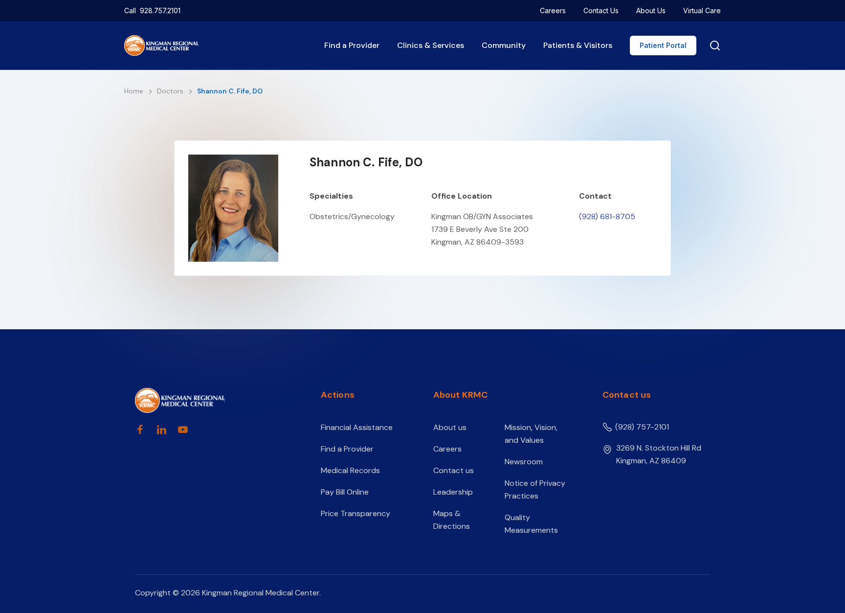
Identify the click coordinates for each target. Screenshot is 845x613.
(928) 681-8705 (607, 216)
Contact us (453, 470)
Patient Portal (663, 45)
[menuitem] (553, 11)
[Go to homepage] (211, 400)
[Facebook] (140, 429)
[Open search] (713, 45)
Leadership (453, 492)
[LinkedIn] (161, 429)
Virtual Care (702, 10)
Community (504, 45)
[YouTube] (183, 429)
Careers (553, 10)
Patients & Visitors (577, 45)
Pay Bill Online (345, 492)
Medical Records (350, 470)
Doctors (171, 91)
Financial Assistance (357, 427)
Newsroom (524, 461)
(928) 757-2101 (642, 427)
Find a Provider (351, 45)
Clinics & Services (430, 45)
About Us (651, 10)
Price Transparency (355, 513)
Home (134, 91)
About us (450, 427)
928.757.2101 (160, 10)
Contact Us (601, 10)
